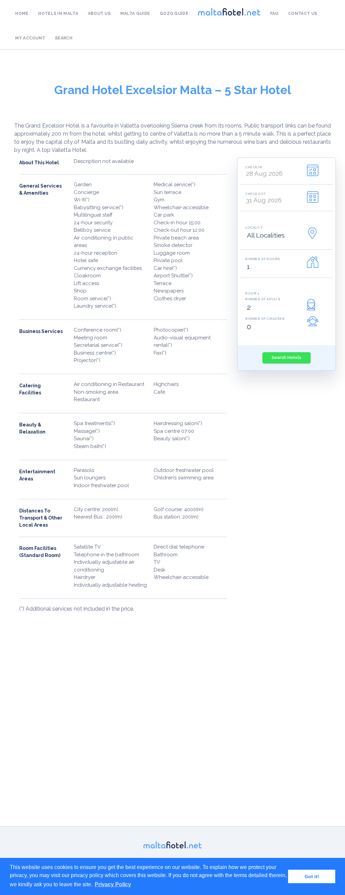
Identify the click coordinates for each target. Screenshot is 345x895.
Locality (253, 227)
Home (21, 13)
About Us (99, 13)
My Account (30, 38)
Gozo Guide (174, 13)
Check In (253, 167)
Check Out (255, 193)
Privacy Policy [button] (113, 884)
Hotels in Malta (58, 13)
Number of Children (264, 318)
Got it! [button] (312, 876)
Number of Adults (262, 299)
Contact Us (302, 13)
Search (63, 38)
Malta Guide (135, 13)
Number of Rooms (262, 258)
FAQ (274, 13)
